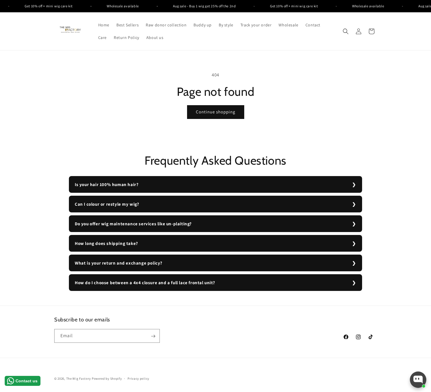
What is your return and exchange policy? (118, 263)
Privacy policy (138, 378)
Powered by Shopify (107, 378)
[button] (345, 31)
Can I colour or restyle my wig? (107, 204)
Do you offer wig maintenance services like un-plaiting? (133, 223)
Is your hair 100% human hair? (106, 184)
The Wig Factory (78, 378)
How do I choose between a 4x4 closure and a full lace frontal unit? (145, 282)
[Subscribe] (153, 336)
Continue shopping (215, 112)
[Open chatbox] (418, 379)
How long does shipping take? (106, 243)
